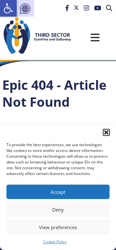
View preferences (58, 227)
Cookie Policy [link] (55, 242)
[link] (8, 8)
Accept (58, 192)
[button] (106, 132)
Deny (58, 209)
